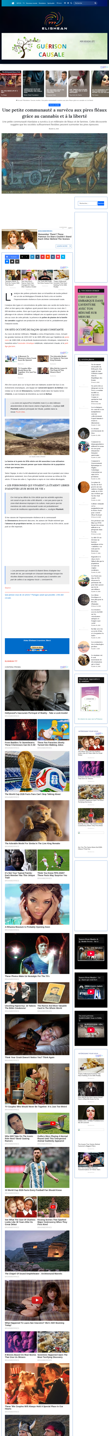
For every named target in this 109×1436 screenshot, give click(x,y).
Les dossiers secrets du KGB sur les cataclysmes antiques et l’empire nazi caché (96, 616)
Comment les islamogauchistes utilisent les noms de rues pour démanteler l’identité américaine (97, 448)
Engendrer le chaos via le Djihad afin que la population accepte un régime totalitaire (97, 563)
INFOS (19, 3)
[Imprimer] (17, 261)
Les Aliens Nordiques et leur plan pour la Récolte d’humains (97, 599)
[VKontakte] (53, 257)
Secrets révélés (35, 100)
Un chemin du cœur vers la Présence (90, 719)
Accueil (19, 100)
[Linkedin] (32, 257)
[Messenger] (7, 261)
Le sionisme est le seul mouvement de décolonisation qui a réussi (96, 659)
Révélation (42, 3)
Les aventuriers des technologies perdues (97, 644)
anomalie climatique (26, 343)
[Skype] (63, 257)
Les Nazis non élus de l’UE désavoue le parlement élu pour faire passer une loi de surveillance (97, 582)
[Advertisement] (37, 212)
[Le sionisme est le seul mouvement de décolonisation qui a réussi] (84, 660)
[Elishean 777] (54, 21)
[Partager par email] (12, 261)
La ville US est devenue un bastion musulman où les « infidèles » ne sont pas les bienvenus (97, 544)
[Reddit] (48, 257)
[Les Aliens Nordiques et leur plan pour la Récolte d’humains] (84, 600)
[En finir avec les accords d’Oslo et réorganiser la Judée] (84, 633)
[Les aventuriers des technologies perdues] (84, 647)
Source (8, 588)
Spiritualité (50, 3)
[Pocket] (58, 257)
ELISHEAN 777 (11, 661)
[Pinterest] (42, 257)
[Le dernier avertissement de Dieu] (84, 433)
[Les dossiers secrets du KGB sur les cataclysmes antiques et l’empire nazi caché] (84, 614)
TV (24, 3)
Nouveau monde (31, 3)
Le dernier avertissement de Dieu (97, 431)
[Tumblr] (37, 257)
